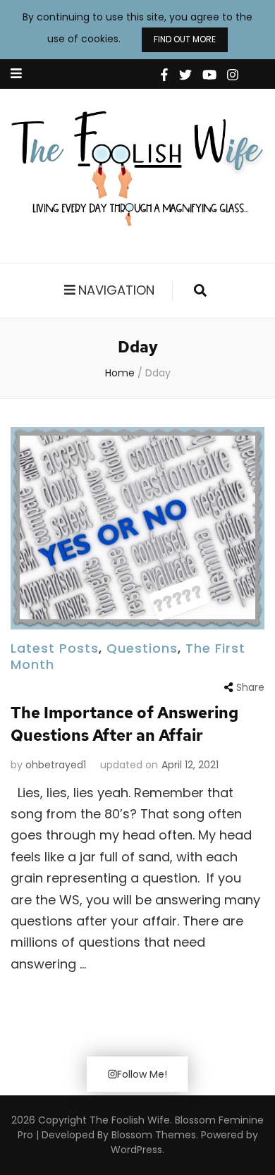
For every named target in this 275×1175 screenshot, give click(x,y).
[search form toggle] (200, 291)
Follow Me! (142, 1074)
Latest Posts (55, 648)
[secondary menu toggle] (16, 74)
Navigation (116, 290)
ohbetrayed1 (55, 765)
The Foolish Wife (130, 1120)
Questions (142, 648)
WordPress (136, 1150)
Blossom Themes (152, 1135)
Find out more (185, 39)
